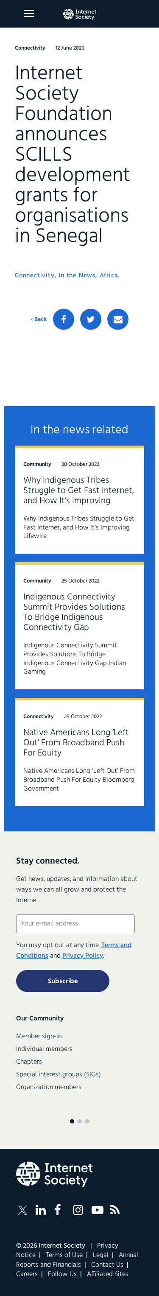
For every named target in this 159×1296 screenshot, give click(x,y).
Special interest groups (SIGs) (58, 1074)
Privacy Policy (82, 956)
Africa (109, 275)
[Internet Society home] (79, 14)
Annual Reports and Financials (77, 1260)
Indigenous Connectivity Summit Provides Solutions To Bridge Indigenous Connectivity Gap (74, 612)
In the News (77, 275)
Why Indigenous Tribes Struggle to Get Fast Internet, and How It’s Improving (78, 491)
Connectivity (35, 275)
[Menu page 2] (80, 1121)
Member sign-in (38, 1036)
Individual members (44, 1049)
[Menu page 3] (87, 1121)
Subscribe (63, 981)
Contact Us (107, 1265)
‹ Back (39, 319)
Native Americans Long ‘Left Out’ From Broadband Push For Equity (76, 743)
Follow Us (62, 1274)
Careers (27, 1274)
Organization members (48, 1087)
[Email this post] (117, 319)
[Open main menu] (29, 13)
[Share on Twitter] (90, 319)
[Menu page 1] (72, 1121)
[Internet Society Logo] (54, 1174)
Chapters (29, 1061)
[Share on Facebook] (63, 319)
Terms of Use (64, 1255)
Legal (101, 1255)
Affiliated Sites (107, 1274)
